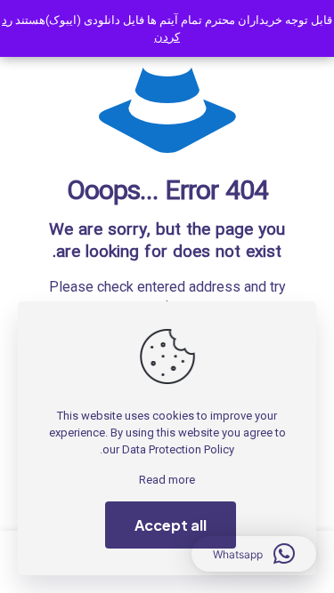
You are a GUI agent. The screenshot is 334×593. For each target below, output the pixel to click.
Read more (167, 479)
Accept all (170, 525)
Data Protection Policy (178, 449)
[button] (253, 554)
